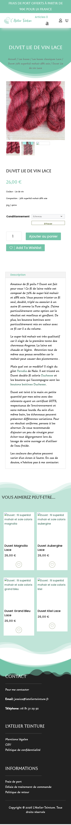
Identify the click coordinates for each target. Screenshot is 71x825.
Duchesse (47, 375)
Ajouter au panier (43, 236)
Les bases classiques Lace (46, 59)
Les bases (24, 59)
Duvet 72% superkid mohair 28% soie (29, 63)
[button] (60, 112)
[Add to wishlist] (19, 564)
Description (18, 274)
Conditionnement (18, 216)
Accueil (12, 59)
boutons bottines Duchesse (28, 384)
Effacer (48, 223)
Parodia (22, 371)
